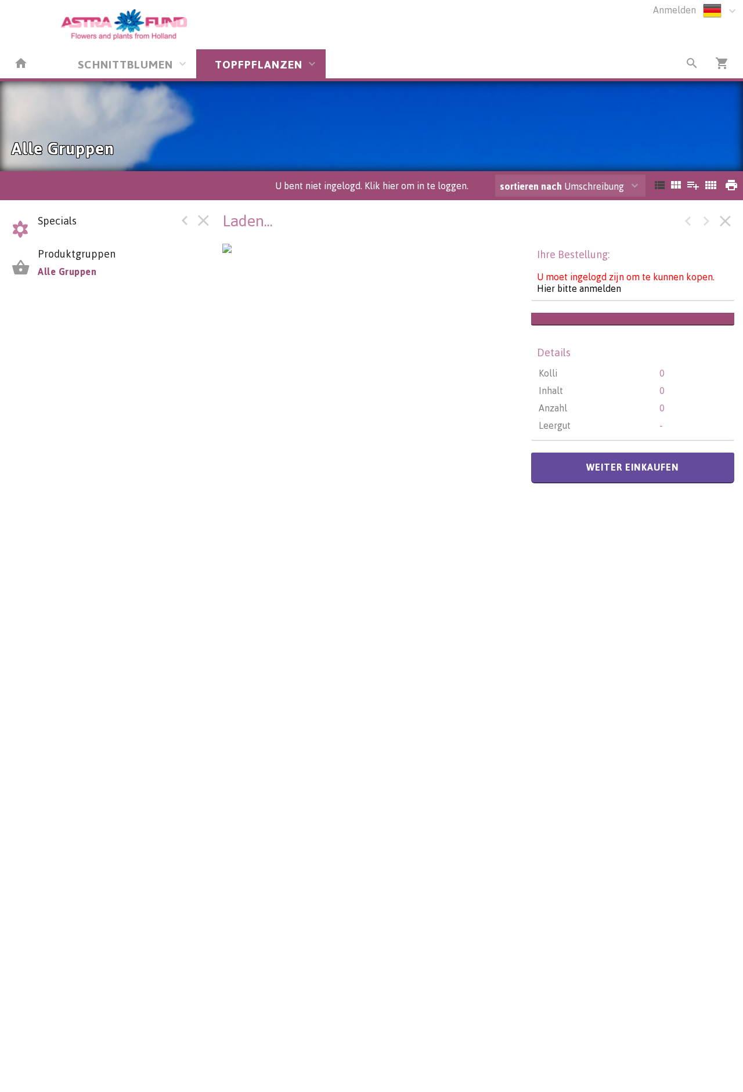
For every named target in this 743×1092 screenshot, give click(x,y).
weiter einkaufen (632, 467)
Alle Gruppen (67, 271)
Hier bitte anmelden (579, 288)
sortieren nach (532, 186)
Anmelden (674, 10)
